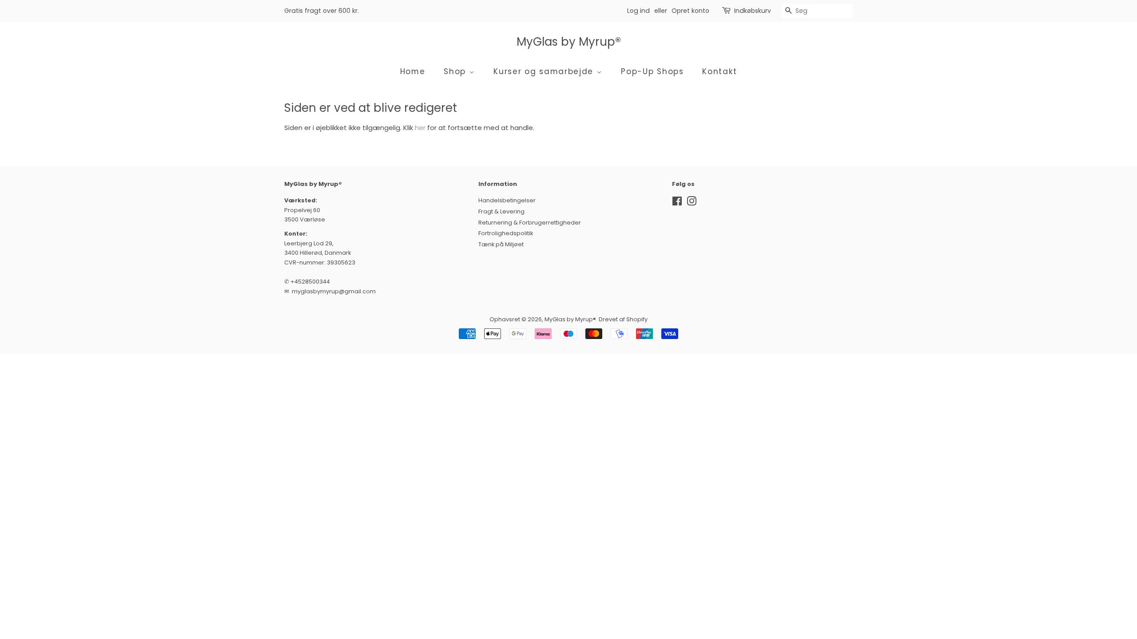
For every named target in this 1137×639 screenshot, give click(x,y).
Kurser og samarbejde (544, 71)
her (420, 127)
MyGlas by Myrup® (569, 42)
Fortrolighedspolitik (505, 233)
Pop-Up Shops (652, 71)
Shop (456, 71)
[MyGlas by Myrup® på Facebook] (677, 203)
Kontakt (719, 71)
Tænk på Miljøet (501, 244)
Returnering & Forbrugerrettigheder (529, 222)
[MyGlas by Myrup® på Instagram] (691, 203)
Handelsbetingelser (507, 200)
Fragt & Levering (501, 211)
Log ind (638, 10)
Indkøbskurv (752, 10)
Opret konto (690, 10)
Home (412, 71)
